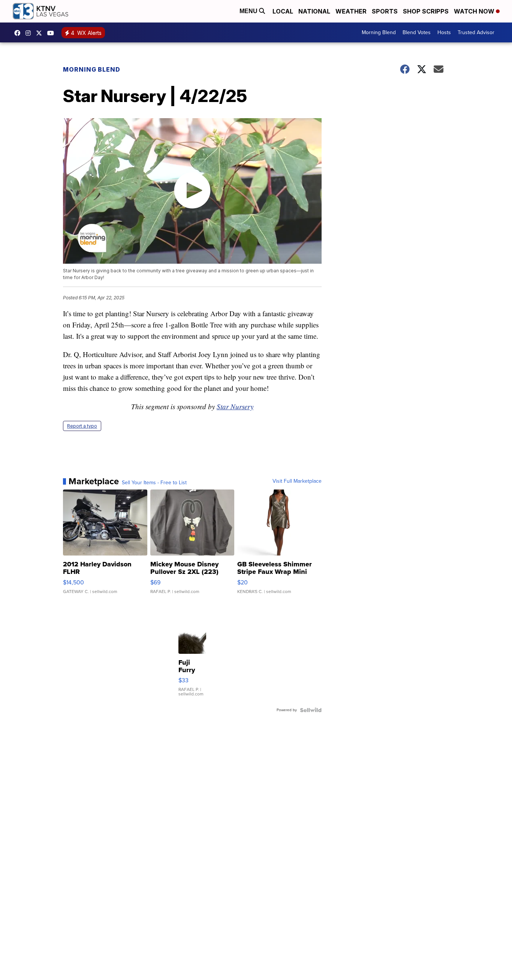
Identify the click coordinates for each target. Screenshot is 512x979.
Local (282, 11)
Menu (249, 11)
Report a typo (82, 426)
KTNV (41, 33)
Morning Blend (379, 32)
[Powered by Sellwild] (311, 710)
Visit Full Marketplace (297, 481)
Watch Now (475, 11)
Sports (385, 11)
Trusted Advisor (476, 32)
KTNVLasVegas (19, 33)
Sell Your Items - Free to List (154, 482)
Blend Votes (417, 32)
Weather (351, 11)
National (314, 11)
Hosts (444, 32)
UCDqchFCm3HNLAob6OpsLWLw (52, 33)
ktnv (29, 33)
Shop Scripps (426, 11)
